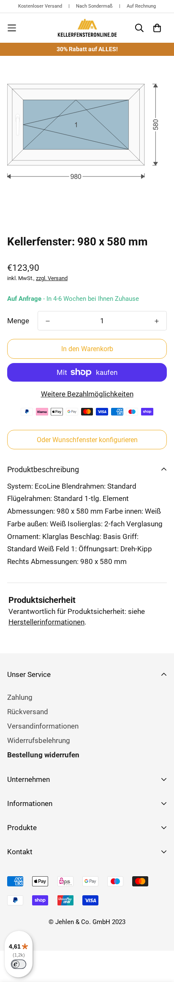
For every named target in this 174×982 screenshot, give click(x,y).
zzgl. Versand (52, 278)
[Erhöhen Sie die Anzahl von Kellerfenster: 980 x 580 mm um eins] (156, 321)
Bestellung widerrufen (43, 755)
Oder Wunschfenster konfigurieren (87, 440)
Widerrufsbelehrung (38, 740)
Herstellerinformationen (46, 622)
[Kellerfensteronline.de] (87, 28)
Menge (18, 320)
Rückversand (27, 711)
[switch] (18, 964)
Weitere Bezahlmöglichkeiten (87, 394)
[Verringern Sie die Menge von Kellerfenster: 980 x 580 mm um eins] (47, 321)
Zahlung (20, 697)
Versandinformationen (43, 726)
